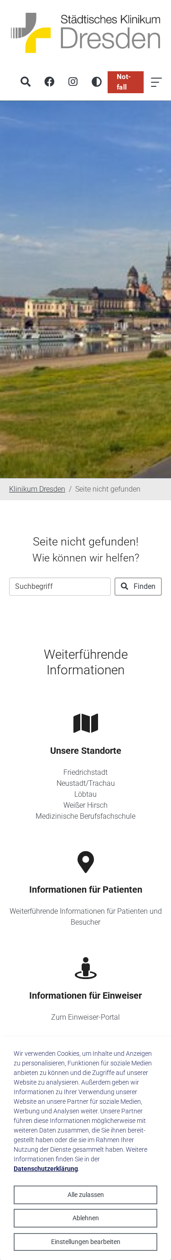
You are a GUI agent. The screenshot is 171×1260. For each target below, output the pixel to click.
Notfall (124, 82)
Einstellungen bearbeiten (85, 1241)
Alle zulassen (85, 1194)
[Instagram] (73, 82)
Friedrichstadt (85, 772)
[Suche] (25, 82)
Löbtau (85, 794)
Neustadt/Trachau (86, 783)
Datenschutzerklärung (46, 1168)
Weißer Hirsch (85, 805)
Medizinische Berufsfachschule (85, 816)
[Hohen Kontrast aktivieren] (97, 82)
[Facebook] (49, 82)
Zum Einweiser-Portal (85, 1017)
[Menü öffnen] (156, 82)
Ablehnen (86, 1218)
